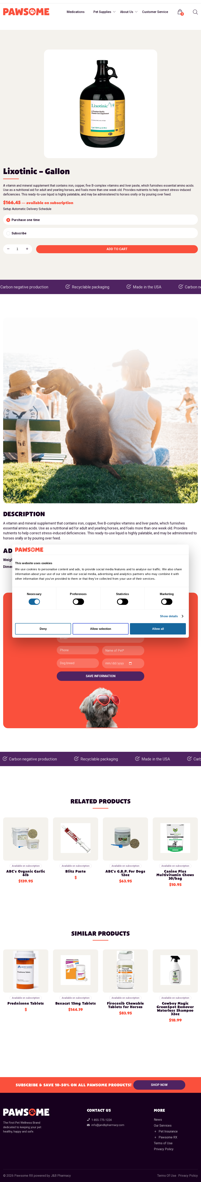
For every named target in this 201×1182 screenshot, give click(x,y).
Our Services (163, 1125)
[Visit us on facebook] (6, 2)
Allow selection (100, 628)
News (158, 1119)
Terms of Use (163, 1143)
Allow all (158, 628)
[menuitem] (195, 12)
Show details (169, 616)
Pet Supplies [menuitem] (102, 12)
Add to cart (117, 249)
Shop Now (159, 1085)
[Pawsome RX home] (26, 12)
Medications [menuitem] (76, 12)
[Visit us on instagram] (14, 2)
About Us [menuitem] (126, 12)
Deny (43, 628)
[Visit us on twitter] (22, 2)
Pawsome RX (168, 1137)
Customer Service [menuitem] (155, 12)
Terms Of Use (166, 1175)
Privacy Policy (164, 1149)
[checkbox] (100, 220)
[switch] (78, 602)
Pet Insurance (168, 1131)
